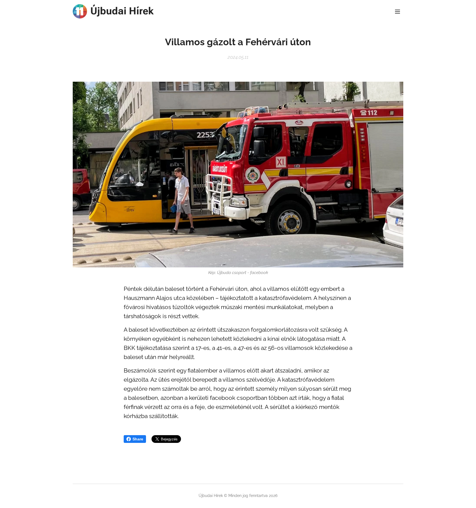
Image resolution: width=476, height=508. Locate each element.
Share (137, 439)
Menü (399, 11)
